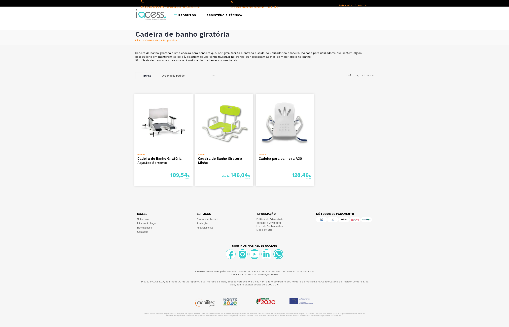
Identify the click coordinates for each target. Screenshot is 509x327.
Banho (141, 154)
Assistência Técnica (207, 219)
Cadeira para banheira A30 (280, 159)
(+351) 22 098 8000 (170, 6)
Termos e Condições (268, 222)
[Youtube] (254, 254)
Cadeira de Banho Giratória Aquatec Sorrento (159, 161)
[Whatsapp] (278, 254)
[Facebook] (231, 254)
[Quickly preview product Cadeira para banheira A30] (312, 101)
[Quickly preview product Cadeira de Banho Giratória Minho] (251, 101)
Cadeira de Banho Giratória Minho (220, 161)
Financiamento (205, 227)
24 (361, 75)
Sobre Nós (143, 219)
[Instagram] (243, 254)
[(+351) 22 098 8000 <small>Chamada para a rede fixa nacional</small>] (142, 1)
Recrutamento (145, 227)
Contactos (142, 232)
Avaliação (202, 223)
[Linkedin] (266, 254)
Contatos (361, 5)
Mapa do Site (264, 229)
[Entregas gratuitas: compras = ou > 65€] (232, 1)
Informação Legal (146, 223)
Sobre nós (345, 5)
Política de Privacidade (269, 219)
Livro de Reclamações (269, 226)
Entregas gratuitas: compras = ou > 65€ (254, 7)
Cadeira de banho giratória (161, 40)
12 (357, 75)
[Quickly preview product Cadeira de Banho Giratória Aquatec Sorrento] (191, 101)
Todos (369, 75)
